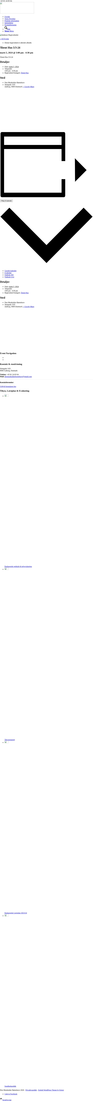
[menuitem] (49, 17)
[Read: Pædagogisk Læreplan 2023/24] (7, 742)
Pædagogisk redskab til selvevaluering (18, 566)
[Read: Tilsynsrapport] (7, 569)
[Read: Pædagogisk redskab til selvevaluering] (7, 396)
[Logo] (17, 13)
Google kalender (10, 271)
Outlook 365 (9, 275)
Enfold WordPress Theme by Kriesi (51, 1090)
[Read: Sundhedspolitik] (7, 916)
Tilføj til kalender (6, 201)
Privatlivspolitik (31, 1090)
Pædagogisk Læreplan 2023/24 (16, 913)
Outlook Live (9, 277)
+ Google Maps (28, 87)
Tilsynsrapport (10, 740)
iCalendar (8, 273)
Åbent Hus (25, 73)
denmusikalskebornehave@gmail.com (18, 377)
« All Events (4, 39)
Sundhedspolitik (10, 1086)
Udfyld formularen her (8, 386)
